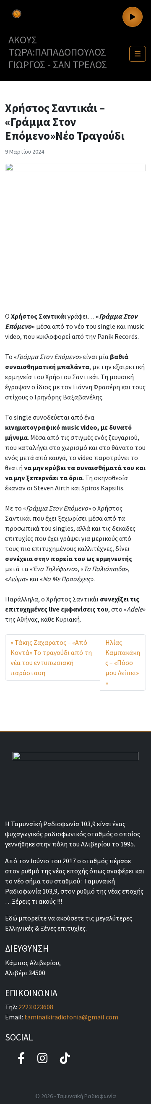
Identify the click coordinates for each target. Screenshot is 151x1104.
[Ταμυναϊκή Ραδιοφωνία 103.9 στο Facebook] (21, 1058)
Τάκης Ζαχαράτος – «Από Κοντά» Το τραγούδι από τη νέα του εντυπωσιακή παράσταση (51, 657)
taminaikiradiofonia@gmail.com (71, 1017)
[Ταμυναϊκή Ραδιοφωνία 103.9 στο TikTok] (65, 1058)
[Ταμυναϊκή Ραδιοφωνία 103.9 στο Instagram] (42, 1058)
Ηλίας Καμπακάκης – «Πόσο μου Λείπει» (122, 657)
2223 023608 (35, 1007)
